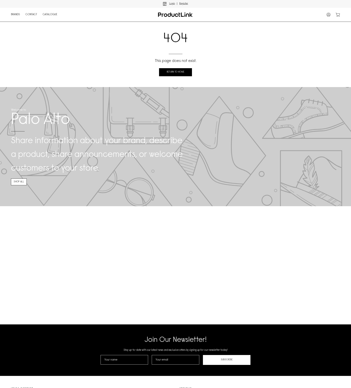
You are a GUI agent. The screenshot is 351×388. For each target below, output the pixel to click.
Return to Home (175, 72)
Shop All (19, 182)
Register (183, 3)
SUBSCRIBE (227, 360)
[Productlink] (172, 14)
